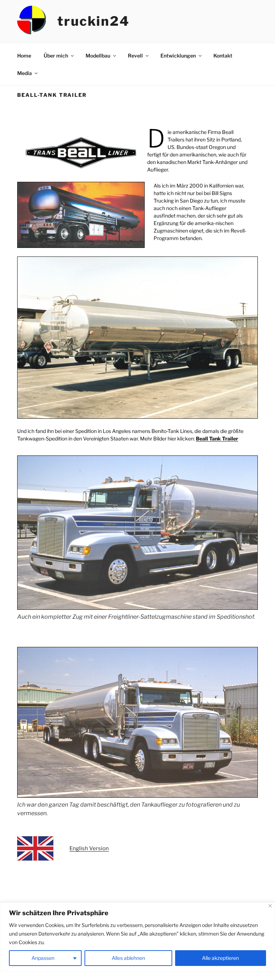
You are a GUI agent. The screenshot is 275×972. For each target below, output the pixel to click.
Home (24, 56)
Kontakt (222, 56)
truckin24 (93, 21)
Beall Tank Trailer (217, 438)
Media (24, 73)
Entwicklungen (178, 56)
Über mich (56, 56)
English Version (89, 848)
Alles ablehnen (128, 958)
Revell (135, 56)
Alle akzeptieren (220, 958)
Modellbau (98, 56)
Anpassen (43, 958)
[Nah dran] (270, 905)
